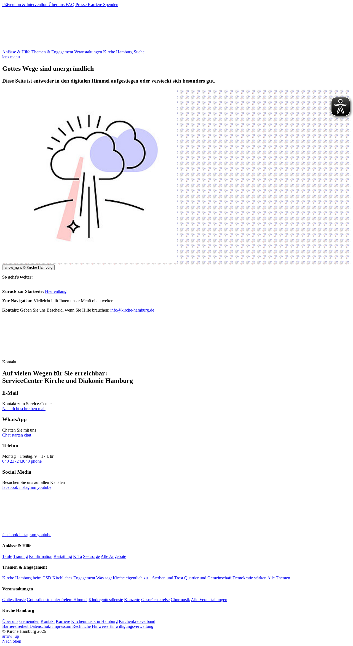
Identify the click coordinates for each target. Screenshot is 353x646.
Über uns (57, 4)
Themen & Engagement (52, 52)
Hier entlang (55, 291)
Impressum (62, 626)
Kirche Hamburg (118, 52)
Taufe (7, 556)
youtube (44, 487)
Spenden (110, 4)
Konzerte (132, 599)
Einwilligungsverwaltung (131, 626)
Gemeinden (29, 621)
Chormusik (180, 599)
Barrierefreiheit (16, 626)
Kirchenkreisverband (137, 621)
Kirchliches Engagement (73, 578)
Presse (82, 4)
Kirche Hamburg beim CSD (26, 578)
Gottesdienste (14, 599)
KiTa (77, 556)
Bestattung (63, 556)
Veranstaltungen (88, 52)
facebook (10, 487)
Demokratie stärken (249, 578)
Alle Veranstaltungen (209, 599)
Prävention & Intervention (25, 4)
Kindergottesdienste (106, 599)
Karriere (95, 4)
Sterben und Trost (167, 578)
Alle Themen (278, 578)
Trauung (20, 556)
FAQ (71, 4)
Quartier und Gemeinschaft (207, 578)
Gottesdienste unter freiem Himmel (57, 599)
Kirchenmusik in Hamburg (94, 621)
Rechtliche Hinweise (90, 626)
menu (15, 56)
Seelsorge (91, 556)
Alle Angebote (113, 556)
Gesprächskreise (155, 599)
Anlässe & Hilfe (16, 52)
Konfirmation (40, 556)
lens (5, 56)
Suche (139, 52)
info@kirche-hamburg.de (132, 310)
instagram (28, 487)
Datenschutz (41, 626)
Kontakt (48, 621)
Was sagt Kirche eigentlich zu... (123, 578)
